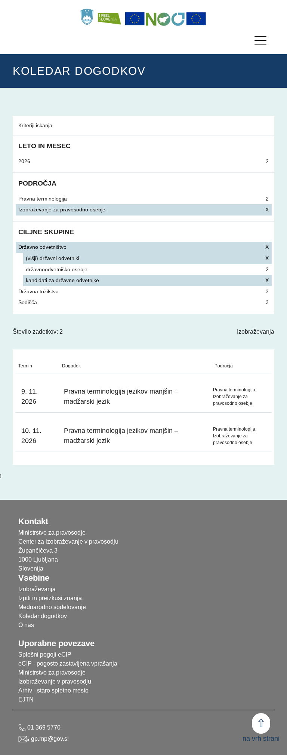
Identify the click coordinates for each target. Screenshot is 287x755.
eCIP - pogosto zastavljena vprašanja (67, 663)
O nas (26, 625)
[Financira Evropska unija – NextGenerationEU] (196, 18)
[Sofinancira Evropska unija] (135, 18)
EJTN (26, 699)
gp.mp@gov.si (49, 739)
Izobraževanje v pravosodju (54, 681)
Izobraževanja (255, 331)
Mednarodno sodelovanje (52, 607)
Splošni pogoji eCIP (44, 654)
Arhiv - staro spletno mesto (53, 690)
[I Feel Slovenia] (109, 16)
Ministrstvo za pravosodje (52, 672)
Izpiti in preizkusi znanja (50, 598)
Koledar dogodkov (42, 616)
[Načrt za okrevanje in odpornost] (165, 18)
